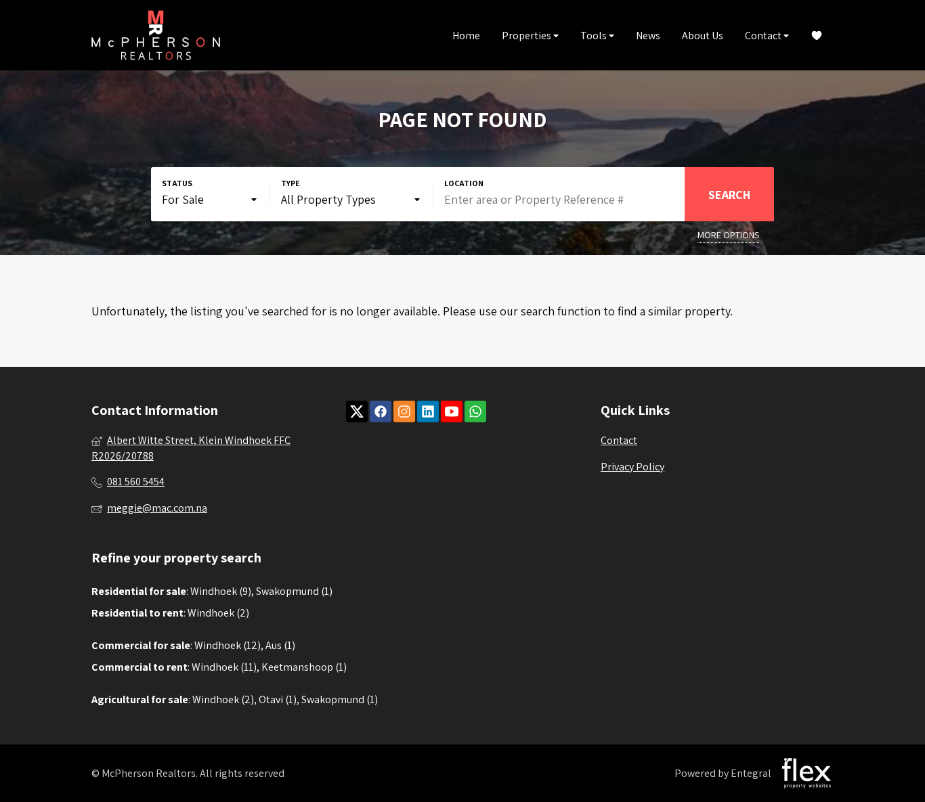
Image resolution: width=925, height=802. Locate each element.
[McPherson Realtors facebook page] (380, 412)
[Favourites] (817, 35)
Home (466, 35)
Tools (594, 35)
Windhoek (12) (227, 645)
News (648, 35)
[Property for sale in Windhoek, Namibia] (155, 35)
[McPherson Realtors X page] (357, 412)
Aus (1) (280, 645)
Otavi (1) (278, 699)
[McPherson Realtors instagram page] (404, 412)
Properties (527, 35)
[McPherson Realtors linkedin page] (428, 412)
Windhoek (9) (220, 591)
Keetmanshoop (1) (304, 667)
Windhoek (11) (224, 667)
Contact (764, 35)
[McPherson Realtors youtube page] (451, 412)
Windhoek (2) (218, 613)
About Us (702, 35)
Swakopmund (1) (294, 591)
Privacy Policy (632, 467)
